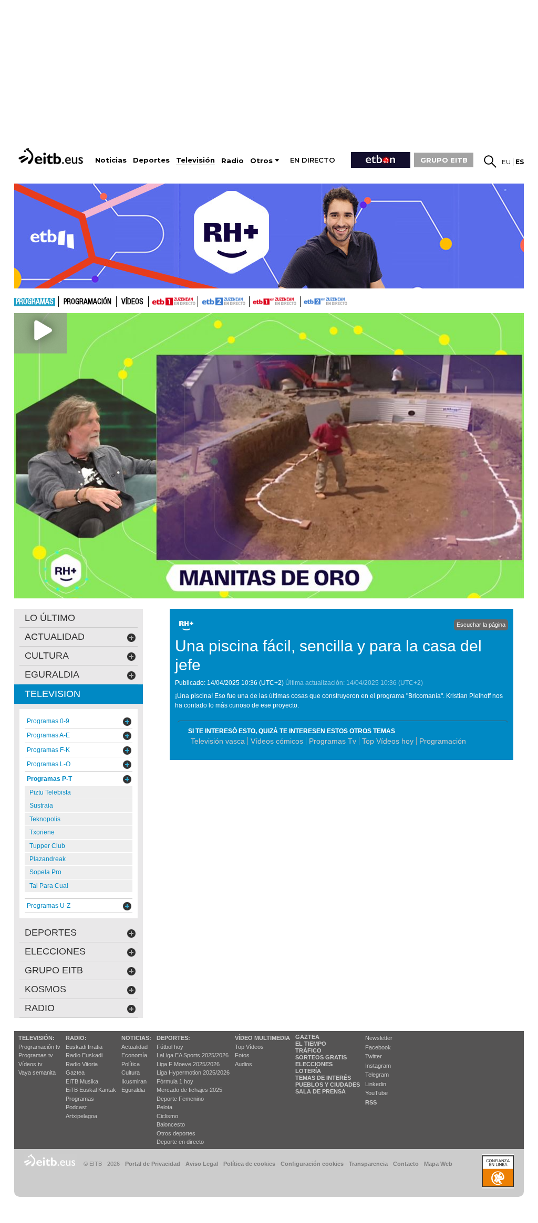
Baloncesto (171, 1124)
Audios (243, 1064)
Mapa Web (438, 1164)
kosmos (45, 989)
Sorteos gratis (321, 1057)
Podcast (76, 1107)
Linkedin (375, 1084)
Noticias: (136, 1038)
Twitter (373, 1056)
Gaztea (75, 1072)
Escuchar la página (481, 624)
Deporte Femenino (180, 1099)
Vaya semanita (37, 1072)
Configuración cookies (312, 1164)
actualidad (55, 636)
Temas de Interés (323, 1078)
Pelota (164, 1107)
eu (506, 162)
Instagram (378, 1066)
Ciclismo (167, 1116)
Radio (40, 1008)
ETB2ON (305, 300)
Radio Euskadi (84, 1055)
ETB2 (224, 301)
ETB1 (173, 301)
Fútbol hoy (170, 1047)
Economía (134, 1055)
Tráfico (308, 1050)
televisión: (36, 1038)
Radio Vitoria (82, 1064)
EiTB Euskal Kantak (91, 1090)
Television (52, 694)
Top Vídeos (249, 1047)
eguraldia (52, 674)
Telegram (377, 1074)
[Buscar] (490, 161)
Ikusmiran (134, 1081)
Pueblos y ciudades (327, 1084)
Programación (87, 302)
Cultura (130, 1072)
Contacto (406, 1164)
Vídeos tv (30, 1064)
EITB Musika (82, 1081)
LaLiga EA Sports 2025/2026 (193, 1055)
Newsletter (378, 1038)
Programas (35, 302)
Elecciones (314, 1064)
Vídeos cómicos (277, 741)
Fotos (242, 1055)
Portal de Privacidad (152, 1164)
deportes (51, 932)
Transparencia (368, 1164)
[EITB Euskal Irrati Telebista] (52, 156)
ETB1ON (254, 300)
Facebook (378, 1047)
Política (130, 1064)
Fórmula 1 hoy (175, 1081)
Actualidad (134, 1047)
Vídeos (132, 302)
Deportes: (173, 1038)
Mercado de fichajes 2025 (189, 1090)
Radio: (76, 1038)
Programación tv (39, 1047)
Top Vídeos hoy (387, 741)
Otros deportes (176, 1133)
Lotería (308, 1071)
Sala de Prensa (320, 1091)
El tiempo (310, 1043)
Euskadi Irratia (84, 1047)
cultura (47, 655)
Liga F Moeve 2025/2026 (188, 1064)
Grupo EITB (54, 970)
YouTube (376, 1093)
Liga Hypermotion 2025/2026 (193, 1072)
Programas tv (35, 1055)
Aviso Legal (201, 1164)
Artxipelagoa (81, 1116)
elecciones (55, 951)
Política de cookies (249, 1164)
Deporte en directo (180, 1142)
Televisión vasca (218, 741)
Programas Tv (332, 741)
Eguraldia (133, 1090)
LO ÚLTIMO (50, 618)
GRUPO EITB (444, 160)
